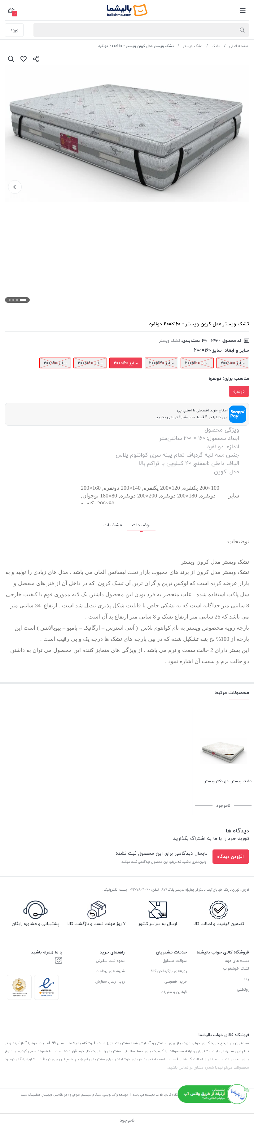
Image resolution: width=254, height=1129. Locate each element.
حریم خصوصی (175, 981)
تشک (216, 46)
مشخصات (112, 525)
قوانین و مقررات (174, 992)
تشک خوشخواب (236, 968)
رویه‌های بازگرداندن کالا (169, 971)
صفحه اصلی (238, 46)
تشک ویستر (193, 46)
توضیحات (141, 525)
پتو (246, 979)
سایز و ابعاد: (236, 350)
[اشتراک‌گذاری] (36, 59)
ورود (14, 30)
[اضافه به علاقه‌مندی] (23, 59)
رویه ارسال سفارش (110, 981)
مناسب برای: (236, 378)
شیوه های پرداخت (110, 971)
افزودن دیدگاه (230, 856)
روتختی (243, 989)
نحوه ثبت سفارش (110, 960)
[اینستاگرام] (58, 961)
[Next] (15, 187)
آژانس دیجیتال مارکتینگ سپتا (41, 1094)
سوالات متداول (175, 960)
